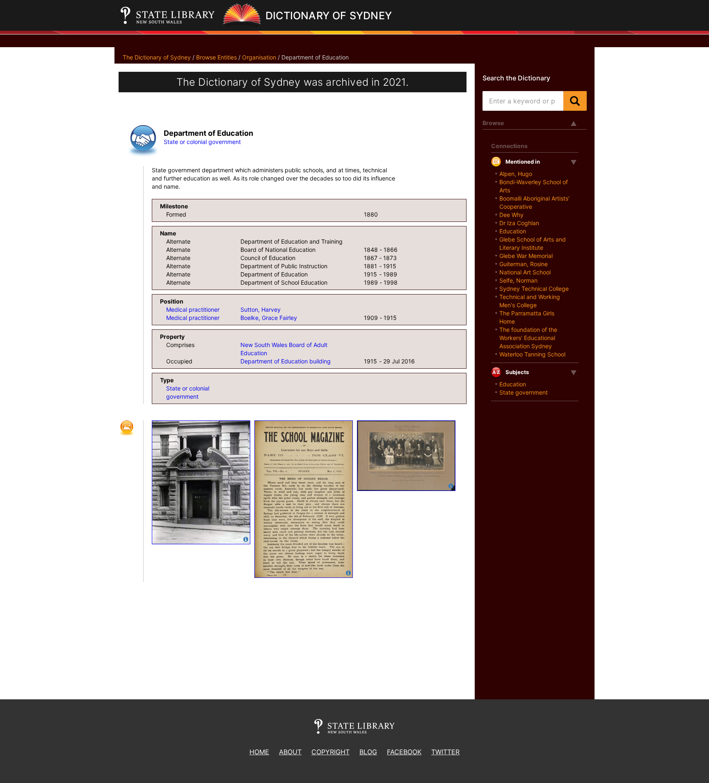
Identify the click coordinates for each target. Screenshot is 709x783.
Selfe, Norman (518, 280)
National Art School (525, 272)
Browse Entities (216, 57)
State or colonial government (202, 141)
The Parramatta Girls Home (526, 317)
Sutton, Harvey (260, 309)
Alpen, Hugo (515, 173)
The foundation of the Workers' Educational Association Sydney (528, 337)
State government (523, 392)
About (290, 752)
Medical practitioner (193, 309)
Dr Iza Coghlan (519, 222)
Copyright (330, 752)
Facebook (404, 752)
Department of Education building (285, 361)
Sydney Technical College (534, 288)
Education (512, 231)
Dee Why (511, 214)
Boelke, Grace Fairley (268, 317)
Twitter (445, 752)
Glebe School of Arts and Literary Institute (532, 243)
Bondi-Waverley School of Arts (533, 186)
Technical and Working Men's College (529, 300)
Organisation (259, 57)
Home (259, 752)
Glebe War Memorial (526, 255)
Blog (368, 752)
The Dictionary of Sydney (157, 57)
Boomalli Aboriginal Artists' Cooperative (534, 202)
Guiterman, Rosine (523, 263)
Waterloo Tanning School (532, 354)
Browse (493, 122)
